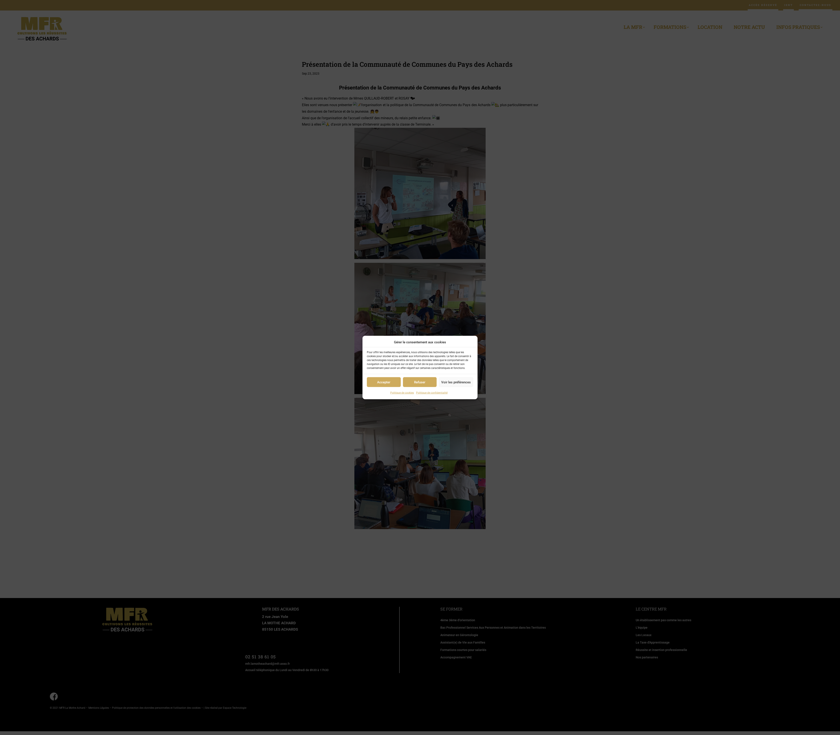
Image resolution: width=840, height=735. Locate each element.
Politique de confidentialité (432, 392)
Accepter (383, 382)
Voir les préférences (456, 382)
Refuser (419, 382)
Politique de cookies (402, 392)
